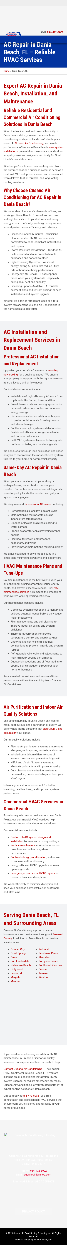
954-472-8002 (55, 32)
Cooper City (18, 949)
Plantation (44, 957)
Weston (43, 977)
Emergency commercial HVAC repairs (33, 873)
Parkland (44, 949)
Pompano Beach (48, 961)
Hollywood (17, 969)
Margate (15, 977)
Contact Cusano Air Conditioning (23, 1068)
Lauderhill (16, 973)
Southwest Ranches (50, 965)
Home (6, 71)
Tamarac (44, 973)
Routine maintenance (23, 845)
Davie (14, 957)
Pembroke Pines (48, 953)
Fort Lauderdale (20, 961)
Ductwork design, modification (28, 857)
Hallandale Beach (21, 965)
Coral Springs (18, 953)
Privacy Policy (33, 1211)
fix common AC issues (37, 504)
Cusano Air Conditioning (29, 143)
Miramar (15, 981)
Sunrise (43, 969)
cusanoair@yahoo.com (37, 1174)
